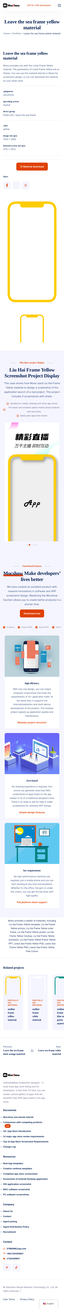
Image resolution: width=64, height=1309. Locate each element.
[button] (27, 544)
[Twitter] (16, 185)
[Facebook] (7, 185)
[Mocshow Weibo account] (7, 1267)
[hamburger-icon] (59, 5)
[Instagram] (26, 185)
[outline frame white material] (38, 984)
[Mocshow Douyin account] (16, 1267)
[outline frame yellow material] (13, 984)
